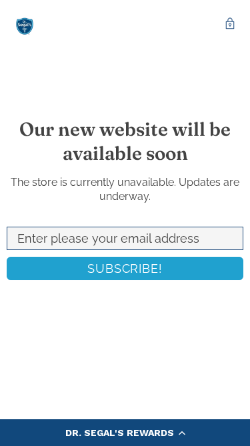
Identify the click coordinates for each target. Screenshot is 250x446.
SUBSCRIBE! (125, 268)
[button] (125, 432)
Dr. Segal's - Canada (24, 25)
